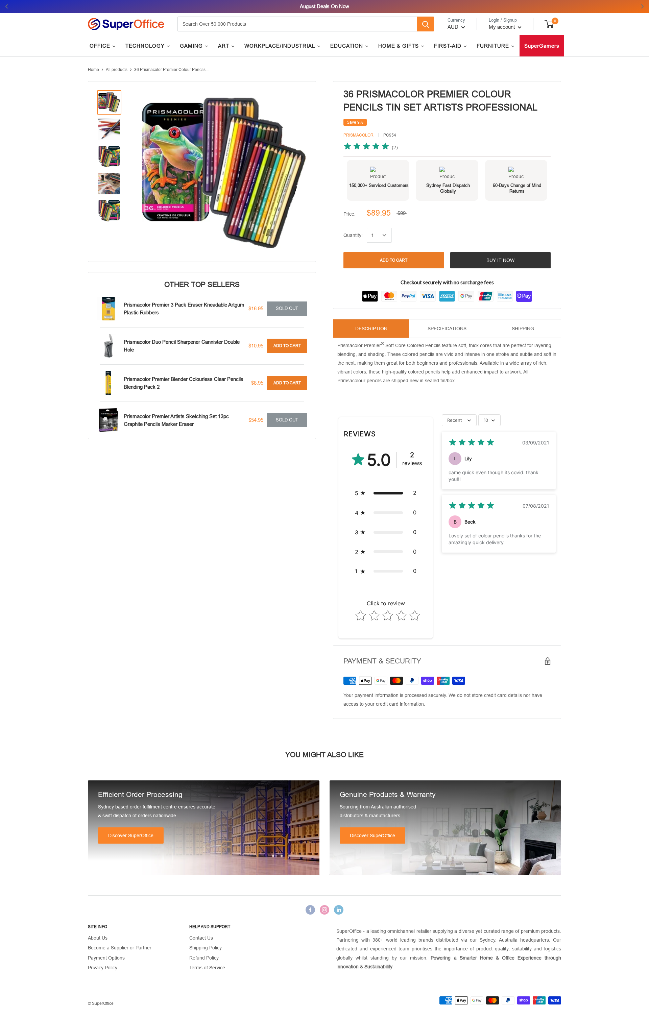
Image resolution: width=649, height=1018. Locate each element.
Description (371, 328)
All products (116, 69)
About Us (97, 938)
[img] (366, 147)
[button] (385, 493)
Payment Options (106, 958)
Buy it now (500, 260)
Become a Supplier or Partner (119, 947)
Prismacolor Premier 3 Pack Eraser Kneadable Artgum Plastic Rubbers (184, 308)
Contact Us (201, 938)
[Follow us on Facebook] (310, 910)
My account (502, 27)
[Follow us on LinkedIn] (338, 910)
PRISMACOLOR (358, 135)
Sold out (287, 308)
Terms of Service (207, 967)
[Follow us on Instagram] (324, 910)
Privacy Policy (102, 967)
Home (93, 69)
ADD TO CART (393, 260)
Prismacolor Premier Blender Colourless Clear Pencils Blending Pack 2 (183, 383)
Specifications (447, 328)
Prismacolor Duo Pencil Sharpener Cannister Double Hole (182, 346)
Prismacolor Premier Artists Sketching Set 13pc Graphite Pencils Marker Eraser (176, 420)
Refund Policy (204, 958)
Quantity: (353, 235)
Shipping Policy (205, 947)
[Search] (425, 24)
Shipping (523, 328)
